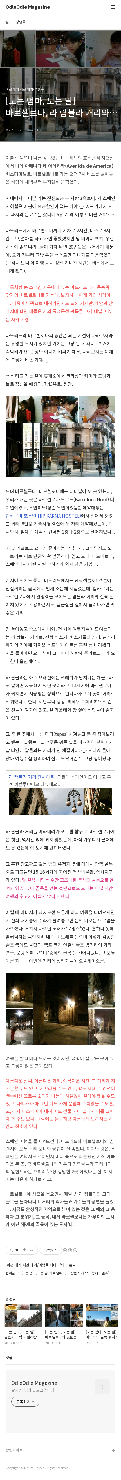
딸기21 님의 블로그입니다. (33, 1390)
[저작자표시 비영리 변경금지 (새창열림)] (69, 1250)
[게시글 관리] (31, 1250)
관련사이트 (14, 1449)
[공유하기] (24, 1250)
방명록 (21, 21)
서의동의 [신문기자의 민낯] (27, 1459)
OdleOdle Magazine (28, 7)
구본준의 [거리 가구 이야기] (27, 1468)
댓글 (9, 1357)
